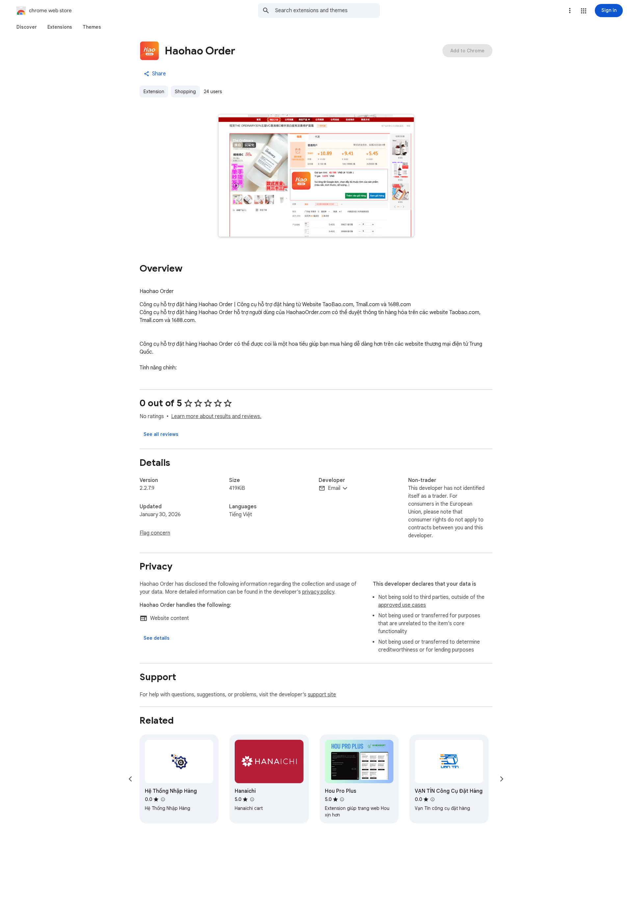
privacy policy (318, 592)
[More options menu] (569, 10)
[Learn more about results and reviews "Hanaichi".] (252, 799)
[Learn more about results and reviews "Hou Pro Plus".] (342, 799)
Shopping (185, 91)
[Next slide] (501, 779)
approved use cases (402, 605)
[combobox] (327, 10)
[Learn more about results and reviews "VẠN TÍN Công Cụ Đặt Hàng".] (432, 799)
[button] (583, 10)
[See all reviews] (161, 434)
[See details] (156, 638)
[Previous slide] (130, 779)
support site (322, 694)
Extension (154, 91)
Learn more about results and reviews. (216, 416)
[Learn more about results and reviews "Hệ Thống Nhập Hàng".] (163, 799)
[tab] (26, 27)
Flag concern (155, 533)
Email (334, 488)
